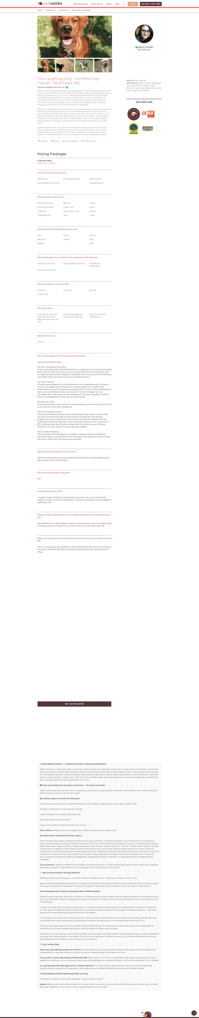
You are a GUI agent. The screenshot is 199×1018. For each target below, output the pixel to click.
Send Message (144, 50)
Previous (39, 37)
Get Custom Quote (74, 704)
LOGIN (133, 4)
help (117, 4)
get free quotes (80, 4)
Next (110, 37)
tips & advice (97, 4)
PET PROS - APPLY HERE (150, 4)
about (109, 4)
